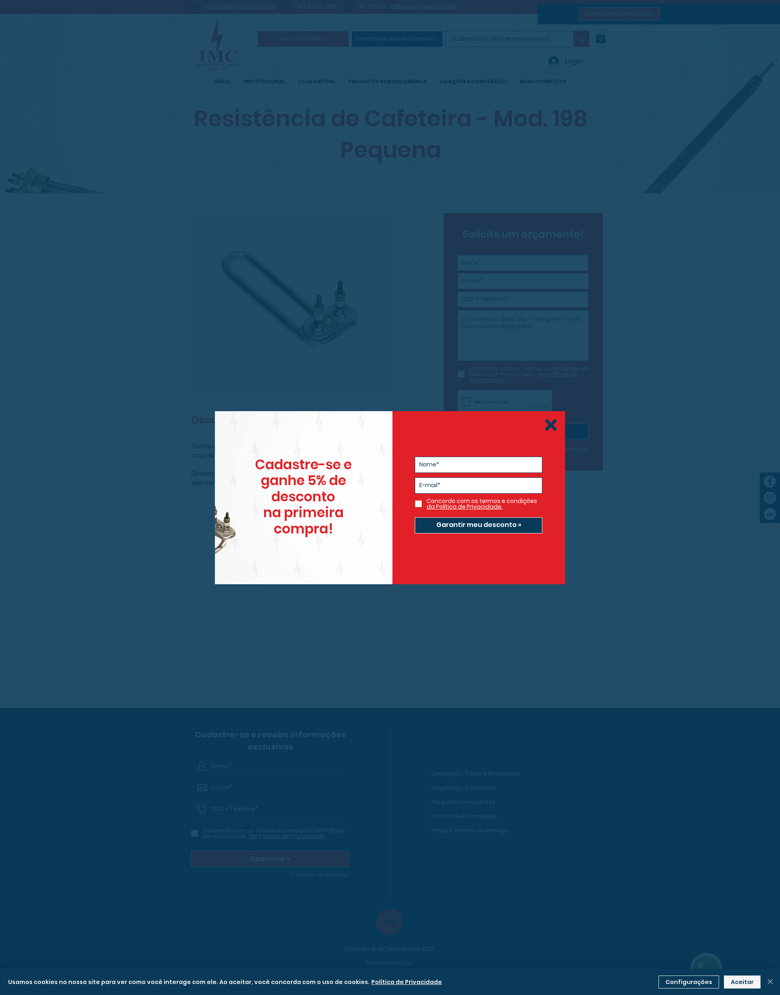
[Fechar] (770, 981)
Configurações (688, 982)
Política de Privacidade (406, 982)
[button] (551, 425)
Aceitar (742, 982)
